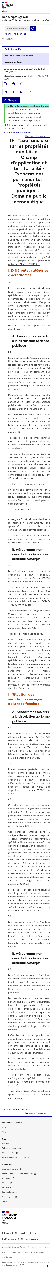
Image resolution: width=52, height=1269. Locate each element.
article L (41, 226)
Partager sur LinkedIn (21, 92)
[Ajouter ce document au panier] (13, 84)
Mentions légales (34, 1247)
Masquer (12, 100)
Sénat (4, 1201)
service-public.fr (28, 1233)
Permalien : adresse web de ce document (21, 84)
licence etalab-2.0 (13, 1265)
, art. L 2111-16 (29, 264)
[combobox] (17, 28)
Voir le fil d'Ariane (9, 39)
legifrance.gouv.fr (11, 1239)
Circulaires (6, 1178)
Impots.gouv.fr (8, 1197)
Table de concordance (11, 1148)
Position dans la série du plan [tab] (19, 55)
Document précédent (19, 132)
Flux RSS (5, 1143)
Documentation (9, 1153)
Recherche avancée (15, 33)
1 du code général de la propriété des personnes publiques (29, 229)
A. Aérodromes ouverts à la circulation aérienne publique (24, 111)
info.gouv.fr (8, 1233)
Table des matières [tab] (14, 49)
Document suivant (36, 136)
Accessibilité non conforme (14, 1247)
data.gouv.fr (32, 1239)
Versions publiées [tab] (13, 62)
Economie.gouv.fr (9, 1192)
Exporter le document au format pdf (5, 84)
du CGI (40, 939)
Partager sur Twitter (13, 92)
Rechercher (33, 28)
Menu (48, 4)
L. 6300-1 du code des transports (29, 317)
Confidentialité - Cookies (18, 1252)
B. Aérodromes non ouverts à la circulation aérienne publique (25, 118)
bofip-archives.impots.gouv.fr (14, 1157)
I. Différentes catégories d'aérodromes (27, 106)
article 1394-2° (20, 939)
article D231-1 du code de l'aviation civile (29, 579)
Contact (5, 1132)
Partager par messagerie (29, 92)
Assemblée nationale (10, 1169)
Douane (5, 1183)
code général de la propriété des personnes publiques (29, 260)
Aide (4, 1127)
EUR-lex (5, 1187)
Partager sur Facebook (5, 92)
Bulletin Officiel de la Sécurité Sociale (17, 1173)
